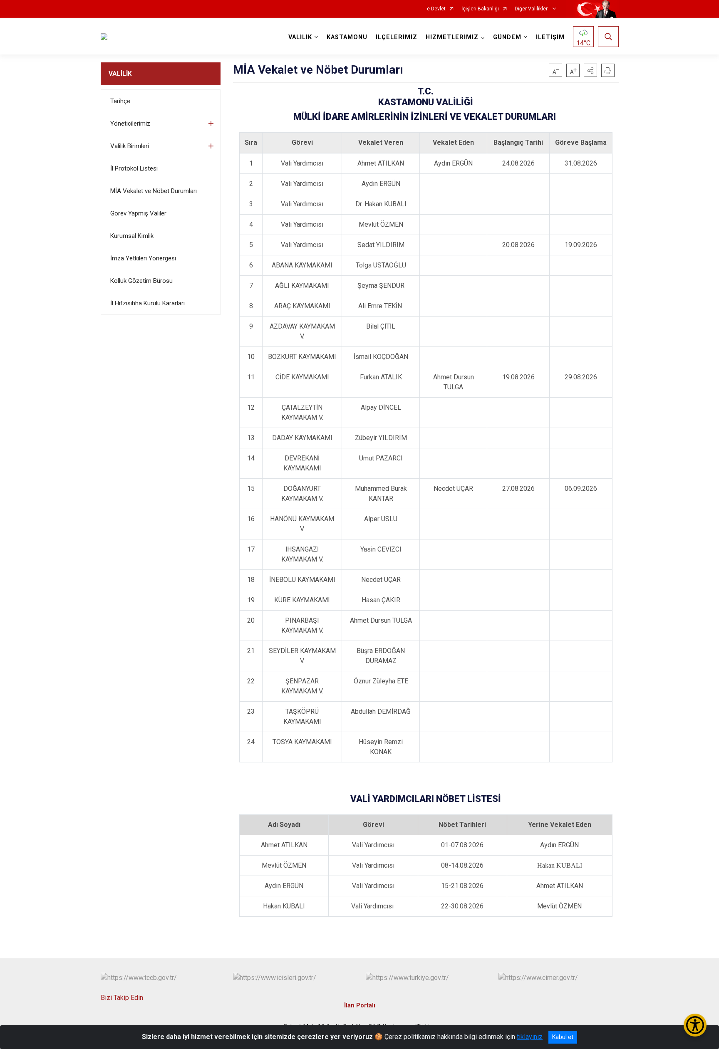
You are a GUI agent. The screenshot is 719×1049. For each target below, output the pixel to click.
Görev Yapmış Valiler (138, 213)
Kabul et (562, 1037)
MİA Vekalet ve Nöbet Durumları (153, 191)
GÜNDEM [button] (507, 37)
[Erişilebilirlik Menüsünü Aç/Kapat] (695, 1025)
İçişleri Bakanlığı (480, 9)
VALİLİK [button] (300, 37)
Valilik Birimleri (129, 146)
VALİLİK (120, 73)
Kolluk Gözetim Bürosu (141, 281)
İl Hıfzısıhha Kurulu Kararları (147, 303)
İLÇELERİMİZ (396, 37)
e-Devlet (436, 9)
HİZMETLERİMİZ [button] (452, 37)
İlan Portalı (359, 1005)
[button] (590, 70)
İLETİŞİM (550, 37)
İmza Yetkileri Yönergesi (143, 258)
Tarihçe (120, 101)
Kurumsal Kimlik (132, 236)
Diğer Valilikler (532, 9)
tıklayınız (530, 1037)
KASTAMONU (347, 37)
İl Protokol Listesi (134, 168)
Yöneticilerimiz (130, 123)
